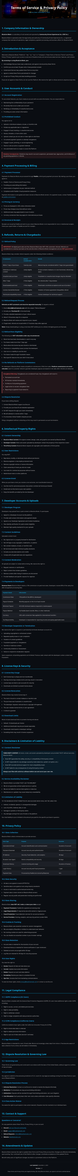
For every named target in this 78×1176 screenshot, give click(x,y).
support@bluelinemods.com (16, 1131)
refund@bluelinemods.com (23, 1134)
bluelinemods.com (15, 1137)
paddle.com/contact (9, 197)
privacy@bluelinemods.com (28, 982)
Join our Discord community (17, 1128)
